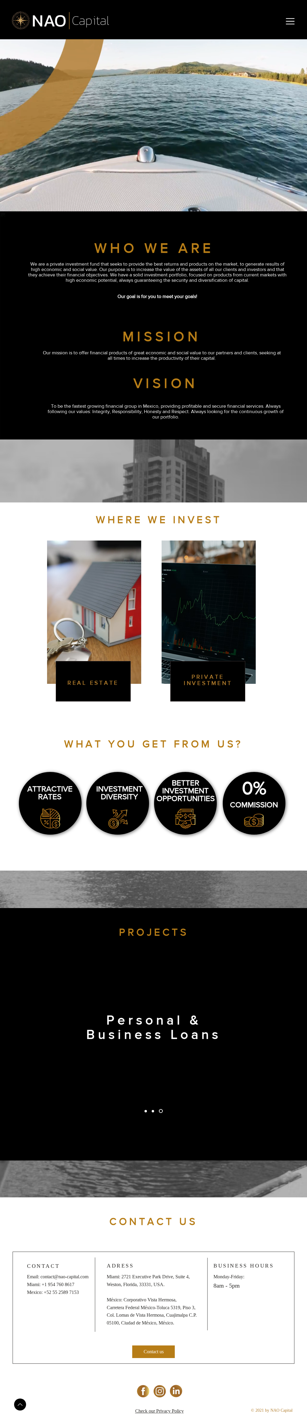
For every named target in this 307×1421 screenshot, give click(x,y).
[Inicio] (20, 1405)
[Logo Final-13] (159, 1391)
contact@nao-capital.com (64, 1276)
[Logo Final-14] (175, 1391)
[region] (94, 620)
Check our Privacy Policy (159, 1411)
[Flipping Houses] (153, 1111)
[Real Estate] (146, 1111)
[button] (290, 21)
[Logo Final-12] (143, 1391)
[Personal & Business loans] (161, 1111)
